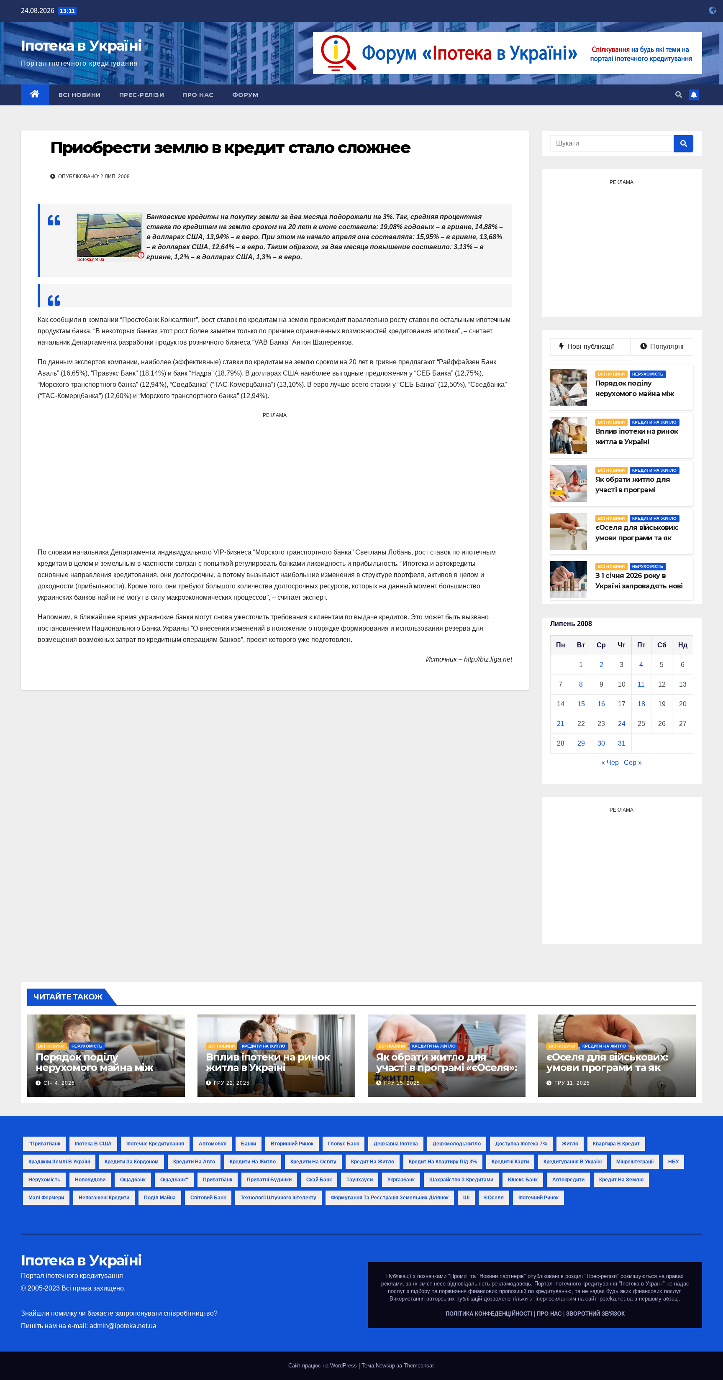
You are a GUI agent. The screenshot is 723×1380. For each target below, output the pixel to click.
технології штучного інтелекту (278, 1198)
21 (560, 723)
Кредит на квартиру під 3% (443, 1162)
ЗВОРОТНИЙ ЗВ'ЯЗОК (595, 1314)
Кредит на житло (372, 1162)
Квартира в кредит (616, 1144)
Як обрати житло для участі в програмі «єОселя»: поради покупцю (446, 1067)
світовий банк (208, 1198)
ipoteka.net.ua (615, 1299)
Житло (570, 1144)
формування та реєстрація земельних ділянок (390, 1198)
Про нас (198, 95)
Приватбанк (217, 1180)
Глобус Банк (343, 1144)
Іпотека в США (93, 1144)
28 (560, 743)
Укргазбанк (401, 1180)
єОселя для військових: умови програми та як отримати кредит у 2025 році (609, 1072)
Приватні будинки (269, 1180)
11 (641, 684)
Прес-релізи (141, 95)
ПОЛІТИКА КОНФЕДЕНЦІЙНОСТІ (489, 1314)
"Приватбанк (44, 1144)
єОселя (494, 1198)
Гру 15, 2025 (402, 1083)
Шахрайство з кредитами (461, 1180)
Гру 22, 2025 (232, 1083)
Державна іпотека (396, 1144)
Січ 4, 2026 (59, 1083)
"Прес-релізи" (602, 1276)
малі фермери (46, 1198)
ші (466, 1198)
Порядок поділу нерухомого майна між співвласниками (94, 1067)
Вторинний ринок (292, 1144)
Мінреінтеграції (635, 1162)
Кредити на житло (654, 422)
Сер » (633, 762)
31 (622, 743)
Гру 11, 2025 (572, 1083)
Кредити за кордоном (132, 1162)
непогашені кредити (104, 1198)
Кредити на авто (194, 1162)
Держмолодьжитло (457, 1144)
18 (641, 704)
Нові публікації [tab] (593, 346)
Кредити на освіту (313, 1162)
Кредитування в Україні (573, 1162)
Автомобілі (212, 1144)
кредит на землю (621, 1180)
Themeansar (418, 1365)
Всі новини (80, 95)
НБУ (673, 1162)
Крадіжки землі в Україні (59, 1162)
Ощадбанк (133, 1180)
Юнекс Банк (523, 1180)
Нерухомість (648, 374)
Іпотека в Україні (81, 45)
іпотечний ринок (538, 1198)
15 (581, 704)
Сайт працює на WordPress (323, 1365)
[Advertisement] (275, 479)
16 (601, 704)
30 (601, 743)
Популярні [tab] (666, 346)
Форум (245, 95)
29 (581, 743)
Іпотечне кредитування (155, 1144)
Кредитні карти (510, 1162)
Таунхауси (359, 1180)
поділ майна (160, 1198)
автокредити (568, 1180)
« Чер (610, 762)
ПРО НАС (549, 1314)
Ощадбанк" (174, 1180)
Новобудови (90, 1180)
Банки (248, 1144)
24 (622, 723)
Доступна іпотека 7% (521, 1144)
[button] (678, 94)
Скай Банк (319, 1180)
